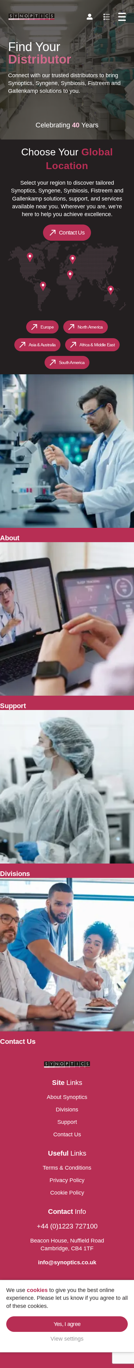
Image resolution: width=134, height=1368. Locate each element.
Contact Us (71, 233)
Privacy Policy (67, 1180)
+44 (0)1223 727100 (67, 1226)
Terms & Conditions (67, 1168)
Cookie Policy (67, 1193)
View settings (67, 1339)
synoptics (31, 16)
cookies (37, 1290)
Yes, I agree (67, 1324)
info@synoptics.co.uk (67, 1262)
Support (67, 1122)
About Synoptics (67, 1097)
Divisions (67, 1109)
